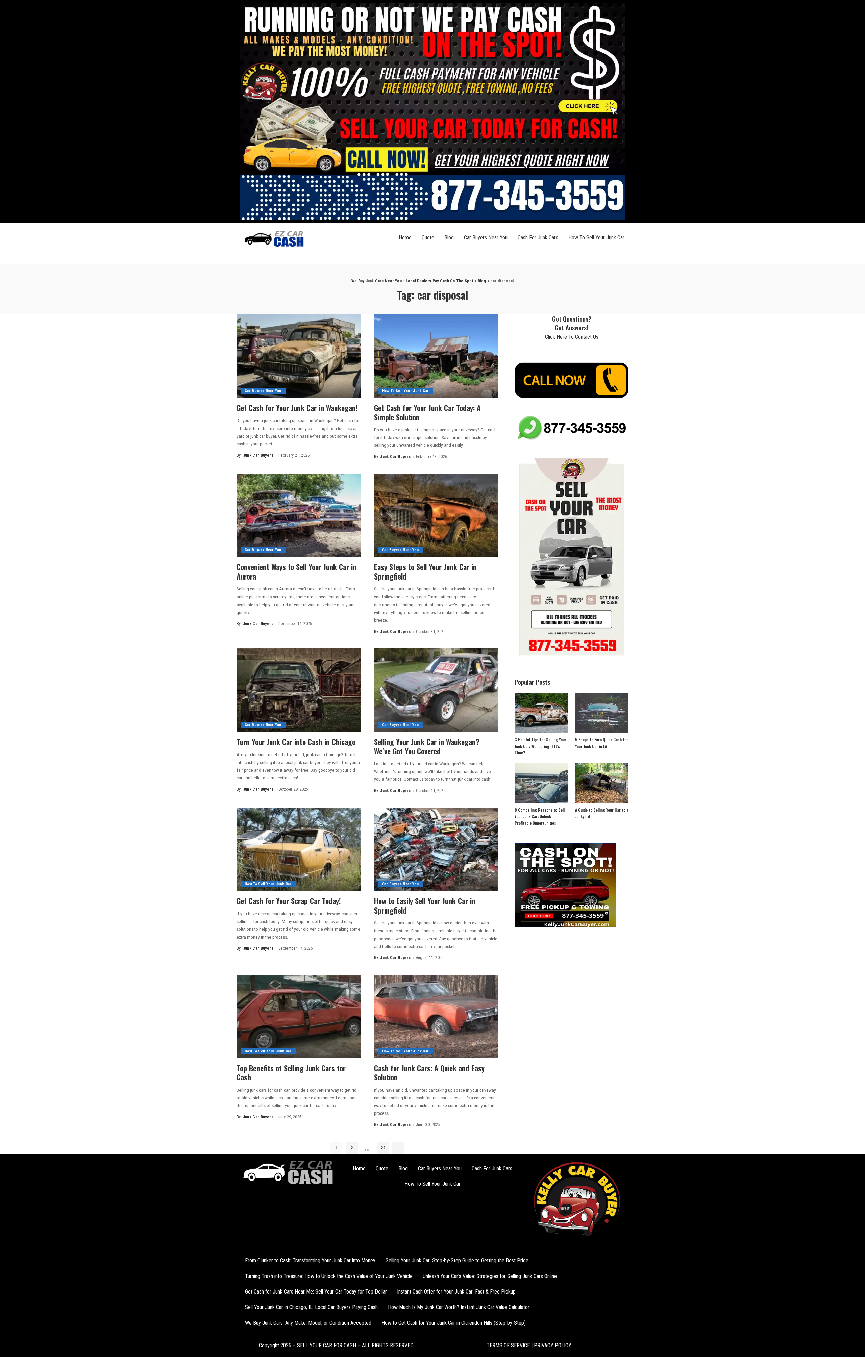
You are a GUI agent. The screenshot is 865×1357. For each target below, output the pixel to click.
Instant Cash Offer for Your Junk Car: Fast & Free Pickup (456, 1291)
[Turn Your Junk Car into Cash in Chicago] (299, 690)
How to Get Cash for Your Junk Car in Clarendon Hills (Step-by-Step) (453, 1323)
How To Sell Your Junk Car (596, 237)
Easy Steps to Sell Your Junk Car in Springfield (425, 571)
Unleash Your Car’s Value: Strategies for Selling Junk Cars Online (490, 1276)
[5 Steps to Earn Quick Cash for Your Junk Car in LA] (601, 713)
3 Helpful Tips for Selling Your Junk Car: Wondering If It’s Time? (540, 746)
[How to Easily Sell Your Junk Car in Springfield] (436, 850)
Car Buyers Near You (486, 237)
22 (382, 1147)
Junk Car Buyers (258, 455)
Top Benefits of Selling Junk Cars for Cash (291, 1072)
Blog (449, 237)
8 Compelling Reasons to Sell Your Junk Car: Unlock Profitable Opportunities (540, 816)
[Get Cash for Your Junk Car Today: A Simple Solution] (436, 356)
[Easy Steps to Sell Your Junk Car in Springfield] (436, 516)
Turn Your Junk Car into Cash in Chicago (296, 741)
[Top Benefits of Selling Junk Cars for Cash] (299, 1016)
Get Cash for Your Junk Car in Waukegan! (297, 407)
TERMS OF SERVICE (508, 1345)
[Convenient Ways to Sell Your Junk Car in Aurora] (299, 516)
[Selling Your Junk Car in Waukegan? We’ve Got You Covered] (436, 690)
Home (405, 237)
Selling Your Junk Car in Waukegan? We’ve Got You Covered (426, 746)
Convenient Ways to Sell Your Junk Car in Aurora (296, 571)
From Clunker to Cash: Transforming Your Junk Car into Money (310, 1260)
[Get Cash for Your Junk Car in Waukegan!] (299, 356)
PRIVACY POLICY (552, 1345)
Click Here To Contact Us (571, 337)
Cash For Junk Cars (538, 237)
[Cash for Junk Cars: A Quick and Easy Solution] (436, 1016)
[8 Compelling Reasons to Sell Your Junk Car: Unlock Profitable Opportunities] (541, 783)
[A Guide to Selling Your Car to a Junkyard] (601, 783)
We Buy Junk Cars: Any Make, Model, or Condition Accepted (308, 1323)
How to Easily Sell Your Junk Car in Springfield (424, 905)
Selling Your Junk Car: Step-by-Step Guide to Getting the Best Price (457, 1260)
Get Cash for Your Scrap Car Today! (289, 900)
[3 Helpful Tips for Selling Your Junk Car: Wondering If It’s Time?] (541, 713)
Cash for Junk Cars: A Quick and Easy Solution (429, 1072)
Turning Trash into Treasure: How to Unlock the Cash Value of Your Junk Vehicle (329, 1276)
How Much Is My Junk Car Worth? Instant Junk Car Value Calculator (458, 1307)
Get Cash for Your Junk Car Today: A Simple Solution (427, 412)
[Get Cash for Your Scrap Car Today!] (299, 850)
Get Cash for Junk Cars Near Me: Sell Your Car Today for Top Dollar (316, 1291)
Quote (428, 237)
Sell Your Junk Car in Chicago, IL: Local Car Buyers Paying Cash (311, 1307)
